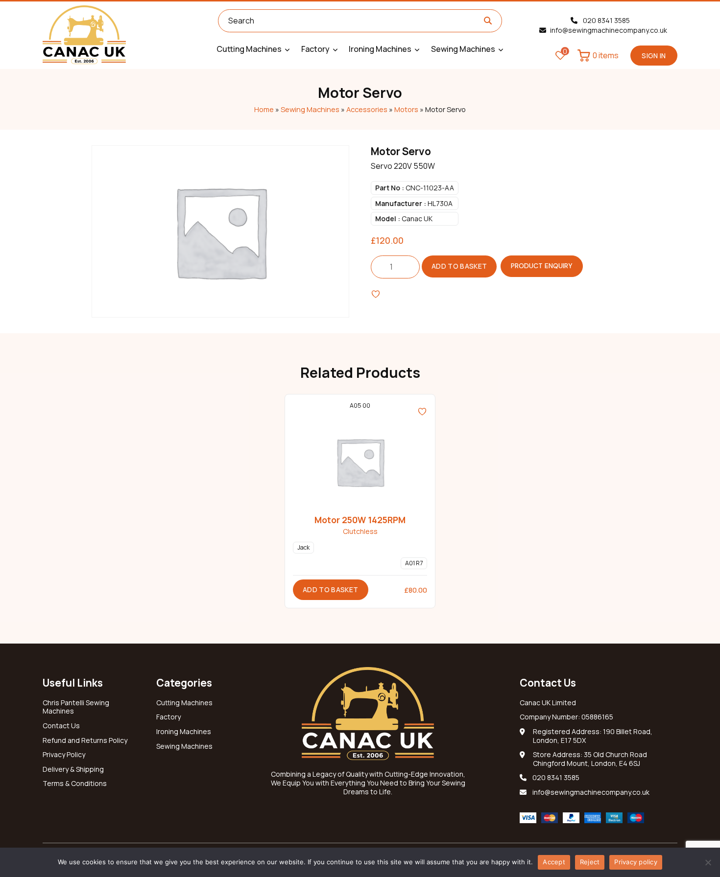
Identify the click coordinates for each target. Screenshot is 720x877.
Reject (590, 862)
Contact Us (61, 725)
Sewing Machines (310, 109)
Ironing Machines (183, 731)
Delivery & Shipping (73, 769)
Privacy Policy (64, 754)
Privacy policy (635, 862)
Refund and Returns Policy (85, 740)
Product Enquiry (542, 265)
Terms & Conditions (75, 783)
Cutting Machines (184, 702)
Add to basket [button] (331, 589)
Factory (168, 717)
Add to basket (459, 266)
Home (264, 109)
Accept (554, 862)
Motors (406, 109)
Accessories (366, 109)
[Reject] (708, 862)
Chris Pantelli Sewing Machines (76, 707)
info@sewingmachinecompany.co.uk (608, 30)
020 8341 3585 (605, 20)
